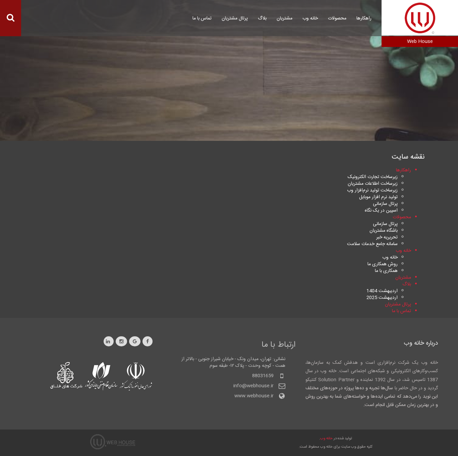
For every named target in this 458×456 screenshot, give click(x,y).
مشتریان (284, 18)
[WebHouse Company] (420, 18)
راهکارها (363, 18)
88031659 (263, 376)
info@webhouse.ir (253, 386)
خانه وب (326, 438)
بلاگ (262, 18)
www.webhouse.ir (254, 396)
